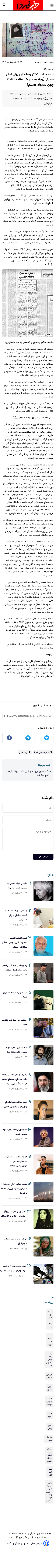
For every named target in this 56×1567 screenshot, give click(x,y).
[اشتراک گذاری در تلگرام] (28, 738)
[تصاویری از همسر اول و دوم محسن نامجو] (43, 1137)
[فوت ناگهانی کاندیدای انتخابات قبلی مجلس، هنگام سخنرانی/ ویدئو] (43, 946)
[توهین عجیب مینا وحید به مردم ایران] (43, 1246)
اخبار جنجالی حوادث (49, 1401)
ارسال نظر (43, 856)
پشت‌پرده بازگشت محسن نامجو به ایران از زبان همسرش (16, 915)
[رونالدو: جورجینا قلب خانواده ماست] (43, 1028)
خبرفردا (22, 1533)
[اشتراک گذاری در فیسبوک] (9, 738)
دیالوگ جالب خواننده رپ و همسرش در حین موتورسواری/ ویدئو (15, 1161)
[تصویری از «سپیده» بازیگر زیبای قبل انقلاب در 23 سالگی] (43, 1219)
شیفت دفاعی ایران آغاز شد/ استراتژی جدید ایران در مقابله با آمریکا (14, 1189)
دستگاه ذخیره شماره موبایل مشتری (49, 1455)
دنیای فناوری (49, 1388)
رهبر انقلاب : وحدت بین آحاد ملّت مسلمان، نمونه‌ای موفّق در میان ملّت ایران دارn (14, 1079)
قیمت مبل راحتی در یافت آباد (50, 1319)
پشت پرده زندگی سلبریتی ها (49, 1359)
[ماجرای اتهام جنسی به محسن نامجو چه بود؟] (43, 891)
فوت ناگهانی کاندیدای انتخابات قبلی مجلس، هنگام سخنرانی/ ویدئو (14, 942)
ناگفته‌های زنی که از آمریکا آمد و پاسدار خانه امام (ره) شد (27, 773)
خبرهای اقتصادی (49, 1376)
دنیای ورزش (50, 1427)
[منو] (51, 5)
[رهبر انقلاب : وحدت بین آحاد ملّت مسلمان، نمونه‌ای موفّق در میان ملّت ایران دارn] (43, 1082)
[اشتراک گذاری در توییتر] (46, 738)
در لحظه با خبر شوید (50, 1340)
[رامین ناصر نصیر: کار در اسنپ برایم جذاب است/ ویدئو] (43, 973)
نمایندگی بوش (48, 1439)
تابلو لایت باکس (50, 1472)
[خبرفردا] (28, 5)
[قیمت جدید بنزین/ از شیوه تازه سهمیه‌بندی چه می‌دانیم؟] (43, 1274)
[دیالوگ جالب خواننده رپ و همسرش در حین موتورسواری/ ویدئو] (43, 1164)
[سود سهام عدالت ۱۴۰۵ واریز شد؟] (43, 1000)
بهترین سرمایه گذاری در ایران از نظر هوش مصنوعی (49, 1491)
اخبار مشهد (50, 1415)
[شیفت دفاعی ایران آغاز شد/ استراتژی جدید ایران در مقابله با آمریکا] (43, 1192)
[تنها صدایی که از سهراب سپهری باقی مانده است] (43, 1055)
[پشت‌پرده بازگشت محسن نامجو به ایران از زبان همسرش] (43, 918)
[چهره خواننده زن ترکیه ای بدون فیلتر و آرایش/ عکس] (43, 1110)
